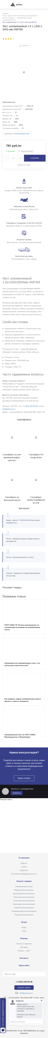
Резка (24, 927)
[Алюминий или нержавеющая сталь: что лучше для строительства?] (24, 648)
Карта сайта (24, 965)
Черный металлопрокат (24, 915)
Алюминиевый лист (21, 134)
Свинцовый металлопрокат (24, 904)
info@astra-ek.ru (9, 409)
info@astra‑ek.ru (11, 523)
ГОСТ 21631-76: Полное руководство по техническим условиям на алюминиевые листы (22, 627)
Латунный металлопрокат (24, 897)
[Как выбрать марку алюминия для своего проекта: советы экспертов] (24, 684)
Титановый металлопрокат (24, 901)
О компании (24, 858)
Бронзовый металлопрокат (24, 893)
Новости (24, 863)
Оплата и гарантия (24, 944)
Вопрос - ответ (24, 951)
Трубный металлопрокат (24, 908)
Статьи (24, 867)
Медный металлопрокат (24, 890)
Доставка (24, 947)
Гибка (24, 931)
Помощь (24, 938)
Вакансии (24, 870)
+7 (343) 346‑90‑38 (30, 406)
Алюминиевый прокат (24, 886)
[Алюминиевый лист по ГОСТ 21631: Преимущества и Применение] (24, 720)
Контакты (24, 958)
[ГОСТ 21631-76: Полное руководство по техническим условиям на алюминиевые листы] (24, 610)
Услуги (24, 922)
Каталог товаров (24, 881)
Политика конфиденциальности (24, 874)
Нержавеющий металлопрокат (24, 911)
